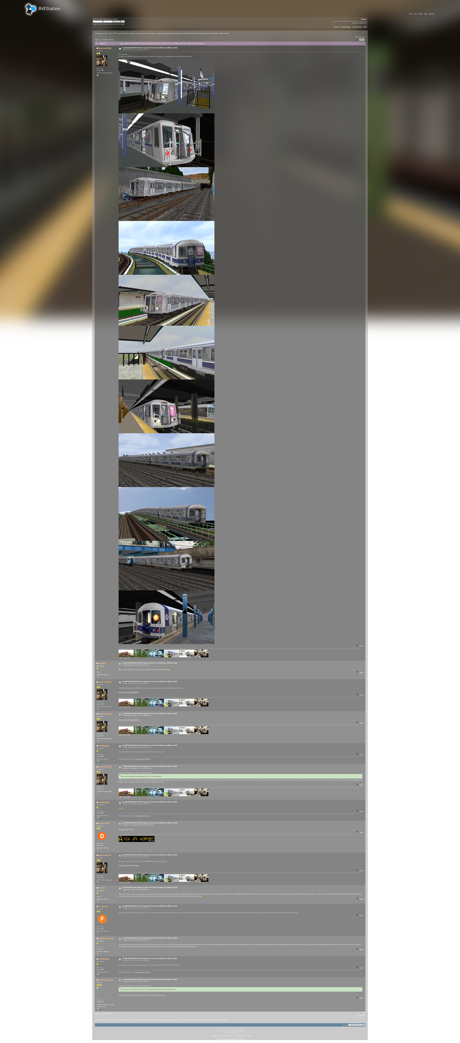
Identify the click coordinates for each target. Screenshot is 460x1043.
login (109, 19)
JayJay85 (167, 33)
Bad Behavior (214, 1036)
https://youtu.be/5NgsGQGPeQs (129, 720)
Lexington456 (160, 33)
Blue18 (146, 33)
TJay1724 (178, 33)
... (101, 39)
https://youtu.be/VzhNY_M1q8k (129, 865)
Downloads (346, 27)
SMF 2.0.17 (222, 1030)
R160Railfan (103, 746)
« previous (358, 37)
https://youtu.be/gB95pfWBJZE (129, 692)
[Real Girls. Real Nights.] (100, 762)
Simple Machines (238, 1030)
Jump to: (345, 1025)
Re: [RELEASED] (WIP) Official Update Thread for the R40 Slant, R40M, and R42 (149, 48)
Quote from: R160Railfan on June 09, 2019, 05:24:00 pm (135, 986)
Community (357, 27)
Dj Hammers (140, 33)
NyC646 (101, 663)
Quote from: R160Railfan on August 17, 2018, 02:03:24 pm (135, 773)
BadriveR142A (104, 48)
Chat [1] (337, 27)
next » (363, 37)
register (115, 19)
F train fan (103, 906)
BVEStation (49, 8)
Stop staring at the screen (142, 759)
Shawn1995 (103, 823)
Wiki (365, 27)
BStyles (133, 33)
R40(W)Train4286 (106, 938)
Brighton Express (106, 980)
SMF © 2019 (229, 1030)
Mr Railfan (152, 33)
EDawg (173, 33)
